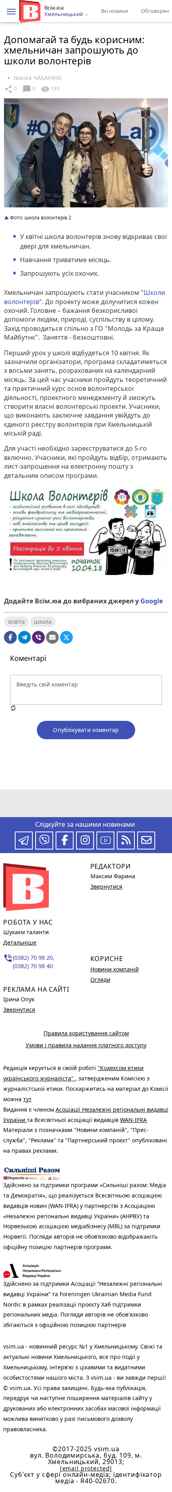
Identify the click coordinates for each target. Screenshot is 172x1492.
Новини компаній (114, 969)
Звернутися (19, 1009)
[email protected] (86, 1468)
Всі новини (114, 10)
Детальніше (19, 942)
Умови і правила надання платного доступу (86, 1045)
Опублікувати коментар (86, 730)
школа (43, 621)
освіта (16, 621)
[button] (11, 11)
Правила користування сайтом (86, 1033)
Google (151, 601)
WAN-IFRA (133, 1120)
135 (50, 89)
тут (27, 1099)
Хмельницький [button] (64, 14)
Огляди (100, 979)
